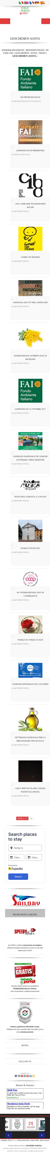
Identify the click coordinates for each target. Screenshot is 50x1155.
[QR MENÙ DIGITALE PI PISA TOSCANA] (44, 1124)
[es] (42, 3)
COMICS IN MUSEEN (30, 257)
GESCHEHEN (22, 53)
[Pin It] (28, 1076)
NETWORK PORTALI (34, 1146)
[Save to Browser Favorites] (33, 1076)
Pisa (9, 1140)
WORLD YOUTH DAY (30, 548)
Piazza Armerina (23, 1140)
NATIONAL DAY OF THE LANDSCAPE (30, 302)
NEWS (42, 53)
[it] (21, 3)
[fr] (31, 3)
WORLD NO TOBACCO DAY (30, 640)
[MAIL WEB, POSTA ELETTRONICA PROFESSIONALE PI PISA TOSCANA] (30, 1124)
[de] (37, 3)
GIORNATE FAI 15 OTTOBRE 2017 (30, 409)
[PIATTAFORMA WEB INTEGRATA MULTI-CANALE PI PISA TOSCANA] (17, 1124)
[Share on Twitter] (30, 1076)
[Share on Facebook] (16, 1076)
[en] (26, 3)
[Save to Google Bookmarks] (19, 1076)
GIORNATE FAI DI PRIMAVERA (30, 150)
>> (31, 818)
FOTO (34, 53)
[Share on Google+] (22, 1076)
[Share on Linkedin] (25, 1076)
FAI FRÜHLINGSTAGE (30, 97)
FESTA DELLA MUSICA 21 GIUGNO (30, 497)
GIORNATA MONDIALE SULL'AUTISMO (30, 684)
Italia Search (44, 1140)
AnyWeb (4, 1140)
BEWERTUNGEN (35, 50)
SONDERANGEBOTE (13, 50)
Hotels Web (35, 1140)
